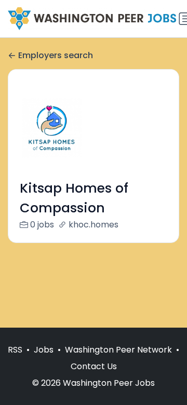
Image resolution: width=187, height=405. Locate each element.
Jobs (44, 350)
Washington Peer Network (118, 350)
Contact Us (94, 366)
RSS (15, 350)
